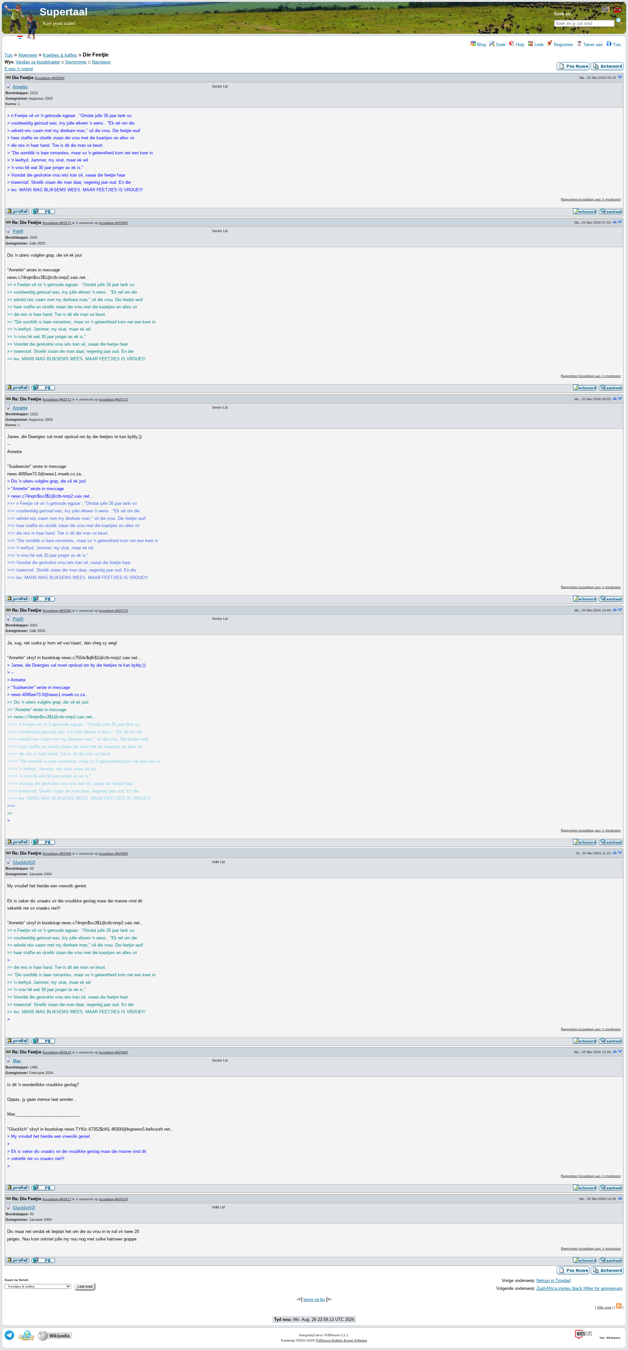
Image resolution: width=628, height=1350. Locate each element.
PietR (18, 231)
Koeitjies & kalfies (60, 55)
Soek (500, 44)
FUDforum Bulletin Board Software (341, 1340)
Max (17, 1060)
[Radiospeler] (617, 11)
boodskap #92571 (57, 223)
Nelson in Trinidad (553, 1280)
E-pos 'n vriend (19, 68)
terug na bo (314, 1299)
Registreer (562, 44)
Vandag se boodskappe (38, 62)
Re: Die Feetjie (26, 222)
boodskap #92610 (57, 1052)
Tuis (616, 44)
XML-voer (604, 1307)
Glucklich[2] (24, 862)
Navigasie (101, 62)
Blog (481, 44)
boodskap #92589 (57, 853)
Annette (20, 86)
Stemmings (76, 62)
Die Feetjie (22, 77)
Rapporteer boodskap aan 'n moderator (591, 199)
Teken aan (592, 44)
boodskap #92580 (57, 610)
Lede (538, 44)
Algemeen (27, 55)
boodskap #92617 (57, 1199)
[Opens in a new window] (605, 11)
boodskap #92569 (49, 78)
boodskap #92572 (57, 399)
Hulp (519, 44)
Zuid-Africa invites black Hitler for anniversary (579, 1288)
